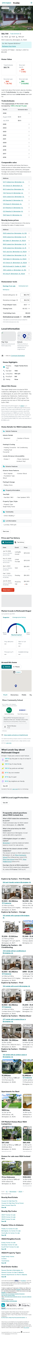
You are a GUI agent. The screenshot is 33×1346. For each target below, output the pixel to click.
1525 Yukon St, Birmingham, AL (12, 215)
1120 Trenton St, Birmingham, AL (13, 193)
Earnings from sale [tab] (9, 286)
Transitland (23, 1280)
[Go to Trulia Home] (16, 3)
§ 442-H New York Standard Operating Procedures (12, 1293)
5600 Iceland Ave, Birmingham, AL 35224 (16, 244)
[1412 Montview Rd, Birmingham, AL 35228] (11, 1066)
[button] (31, 3)
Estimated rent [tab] (23, 286)
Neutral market (16, 635)
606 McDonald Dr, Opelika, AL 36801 (14, 266)
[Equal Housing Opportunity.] (22, 1332)
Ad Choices (24, 1314)
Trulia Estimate (9, 104)
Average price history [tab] (19, 617)
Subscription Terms (5, 1314)
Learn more (8, 743)
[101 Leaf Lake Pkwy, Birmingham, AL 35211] (11, 927)
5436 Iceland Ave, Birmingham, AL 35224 (16, 248)
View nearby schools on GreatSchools (16, 735)
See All (6, 786)
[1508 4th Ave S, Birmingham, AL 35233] (11, 1031)
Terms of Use (24, 1313)
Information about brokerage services (13, 1296)
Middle (24, 695)
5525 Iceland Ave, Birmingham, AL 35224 (15, 233)
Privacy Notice (18, 1314)
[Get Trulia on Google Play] (24, 1305)
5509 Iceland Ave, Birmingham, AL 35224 (16, 237)
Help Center (7, 1333)
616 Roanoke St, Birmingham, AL (13, 200)
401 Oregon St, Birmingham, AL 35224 (15, 262)
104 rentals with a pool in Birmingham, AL (16, 986)
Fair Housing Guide (24, 1311)
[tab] (7, 542)
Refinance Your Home (9, 46)
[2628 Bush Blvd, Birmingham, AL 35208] (11, 1133)
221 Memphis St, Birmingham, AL (13, 208)
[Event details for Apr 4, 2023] (29, 569)
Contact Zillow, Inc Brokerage (9, 1301)
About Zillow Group (14, 1311)
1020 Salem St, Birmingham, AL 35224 (14, 259)
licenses (18, 1289)
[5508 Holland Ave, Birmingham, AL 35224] (11, 1168)
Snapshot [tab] (6, 617)
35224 (22, 406)
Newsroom (8, 1313)
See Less (6, 531)
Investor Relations (16, 1313)
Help (12, 1314)
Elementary (14, 695)
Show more (7, 590)
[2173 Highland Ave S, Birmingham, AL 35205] (11, 892)
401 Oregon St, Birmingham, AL (12, 185)
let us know (26, 1327)
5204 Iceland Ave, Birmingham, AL (13, 197)
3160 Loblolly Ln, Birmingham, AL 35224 (15, 270)
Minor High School (8, 859)
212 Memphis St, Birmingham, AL (13, 211)
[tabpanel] (16, 308)
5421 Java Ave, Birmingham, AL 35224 (15, 251)
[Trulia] (3, 1305)
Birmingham (6, 843)
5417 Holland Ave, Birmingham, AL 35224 (16, 255)
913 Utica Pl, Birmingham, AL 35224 (14, 274)
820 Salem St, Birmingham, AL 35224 (14, 240)
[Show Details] (29, 113)
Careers (3, 1313)
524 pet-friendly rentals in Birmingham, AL (17, 882)
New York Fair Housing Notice (8, 1295)
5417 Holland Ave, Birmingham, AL (13, 182)
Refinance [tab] (6, 289)
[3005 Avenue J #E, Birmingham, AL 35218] (11, 1101)
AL (7, 1191)
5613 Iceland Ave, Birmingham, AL (13, 189)
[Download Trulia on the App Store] (11, 1305)
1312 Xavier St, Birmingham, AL (12, 204)
